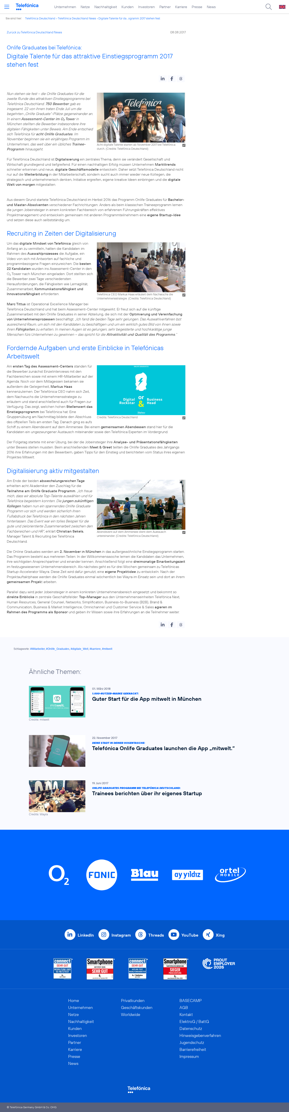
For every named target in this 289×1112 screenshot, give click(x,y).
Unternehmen (65, 7)
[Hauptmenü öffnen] (7, 7)
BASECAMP (190, 1000)
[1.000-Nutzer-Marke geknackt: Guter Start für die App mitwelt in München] (142, 703)
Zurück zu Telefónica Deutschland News (34, 32)
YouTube (190, 935)
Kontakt (186, 1014)
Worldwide (130, 1014)
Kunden (127, 7)
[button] (163, 78)
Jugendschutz (191, 1042)
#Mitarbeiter (37, 648)
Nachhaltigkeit (105, 7)
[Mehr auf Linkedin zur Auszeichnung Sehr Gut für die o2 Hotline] (138, 969)
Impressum (189, 1056)
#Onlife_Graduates (57, 648)
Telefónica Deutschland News (77, 18)
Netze (85, 7)
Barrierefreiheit (192, 1049)
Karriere (181, 7)
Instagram (121, 935)
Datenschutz (190, 1028)
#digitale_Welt (79, 648)
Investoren (146, 7)
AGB (183, 1007)
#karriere (95, 648)
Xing (220, 935)
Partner (165, 7)
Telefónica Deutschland (40, 18)
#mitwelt (107, 648)
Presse (197, 7)
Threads (156, 935)
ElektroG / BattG (194, 1021)
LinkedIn (86, 935)
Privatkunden (132, 1000)
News (211, 7)
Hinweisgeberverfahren (200, 1035)
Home (73, 1000)
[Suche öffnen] (268, 7)
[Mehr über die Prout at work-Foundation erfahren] (218, 969)
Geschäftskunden (136, 1007)
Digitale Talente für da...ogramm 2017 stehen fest (129, 18)
